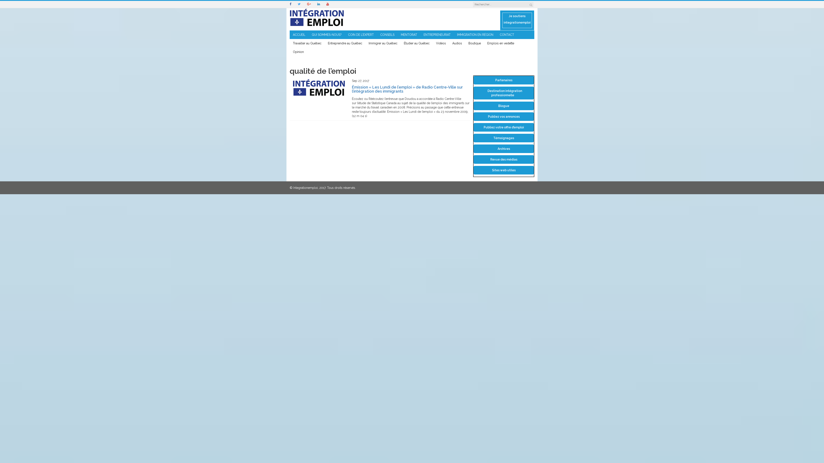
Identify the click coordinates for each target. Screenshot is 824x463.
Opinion (298, 52)
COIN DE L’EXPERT (361, 34)
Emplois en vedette (500, 43)
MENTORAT (409, 34)
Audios (457, 43)
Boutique (474, 43)
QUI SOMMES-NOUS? (327, 34)
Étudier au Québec (417, 43)
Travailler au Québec (307, 43)
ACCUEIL (299, 34)
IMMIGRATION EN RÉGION (475, 34)
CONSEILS (387, 34)
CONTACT (507, 34)
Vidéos (441, 43)
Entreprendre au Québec (345, 43)
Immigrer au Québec (383, 43)
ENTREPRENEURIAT (437, 34)
